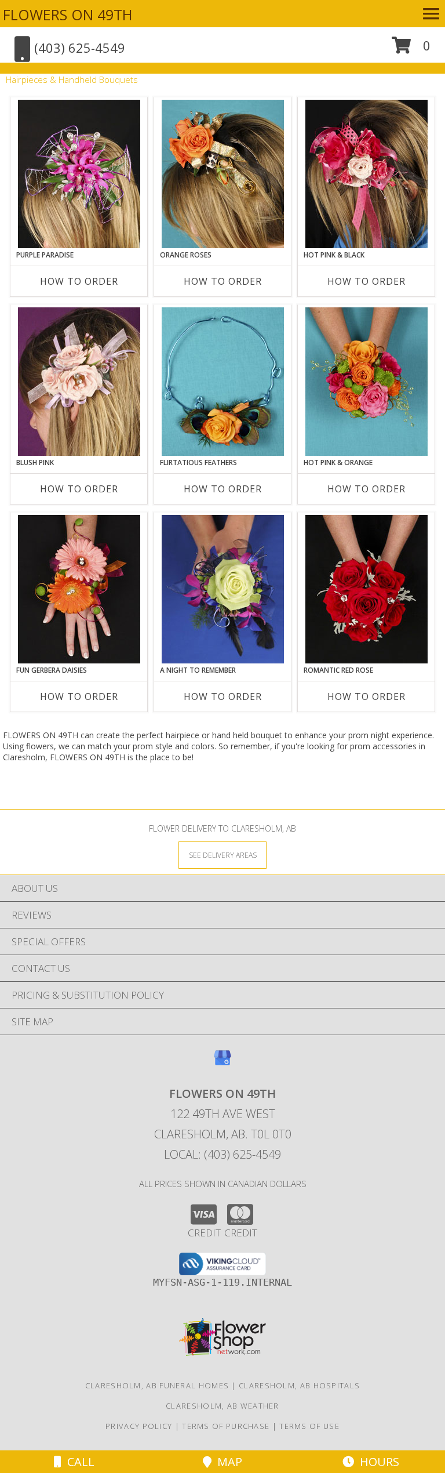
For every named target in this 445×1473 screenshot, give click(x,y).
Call (77, 1462)
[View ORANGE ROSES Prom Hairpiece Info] (223, 174)
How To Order (79, 281)
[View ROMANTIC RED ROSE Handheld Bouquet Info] (366, 589)
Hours (376, 1462)
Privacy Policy (138, 1426)
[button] (411, 50)
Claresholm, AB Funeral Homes (157, 1385)
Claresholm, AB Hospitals (299, 1385)
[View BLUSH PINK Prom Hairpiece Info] (79, 381)
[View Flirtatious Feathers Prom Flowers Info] (223, 381)
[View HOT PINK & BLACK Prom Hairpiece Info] (366, 174)
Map (226, 1462)
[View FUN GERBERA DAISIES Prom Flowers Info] (79, 589)
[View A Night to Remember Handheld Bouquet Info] (223, 589)
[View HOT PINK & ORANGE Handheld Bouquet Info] (366, 381)
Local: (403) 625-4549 (222, 1154)
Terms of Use (309, 1426)
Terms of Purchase (225, 1426)
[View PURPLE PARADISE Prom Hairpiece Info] (79, 174)
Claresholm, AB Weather (222, 1406)
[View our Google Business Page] (222, 1063)
